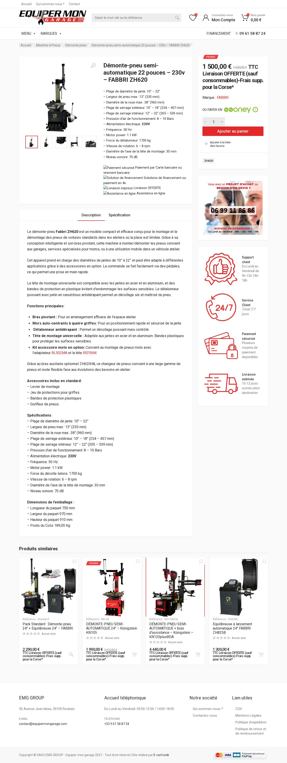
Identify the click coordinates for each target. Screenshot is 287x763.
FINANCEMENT (219, 33)
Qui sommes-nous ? (50, 4)
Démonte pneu (76, 45)
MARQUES (49, 33)
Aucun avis (48, 633)
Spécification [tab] (119, 215)
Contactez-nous (205, 716)
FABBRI (223, 97)
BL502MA (59, 353)
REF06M (89, 353)
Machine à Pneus (48, 45)
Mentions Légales (248, 716)
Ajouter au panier (233, 131)
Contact (74, 4)
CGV (238, 709)
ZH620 (208, 160)
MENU (26, 33)
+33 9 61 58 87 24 (116, 724)
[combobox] (136, 17)
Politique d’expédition (250, 722)
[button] (134, 654)
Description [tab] (91, 215)
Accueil (26, 4)
